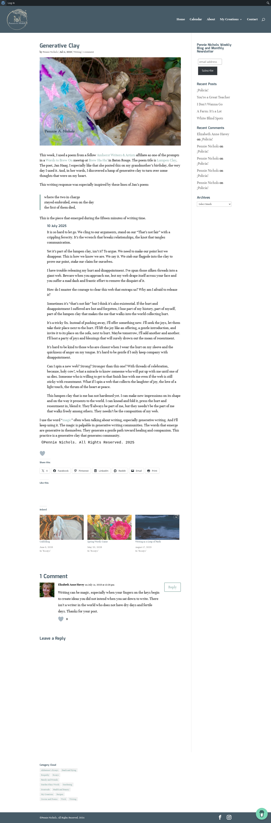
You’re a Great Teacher (213, 97)
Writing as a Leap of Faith (148, 541)
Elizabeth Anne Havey (71, 584)
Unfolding (45, 541)
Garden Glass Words (50, 784)
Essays (56, 775)
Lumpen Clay (166, 160)
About (211, 19)
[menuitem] (3, 3)
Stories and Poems (49, 799)
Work (63, 799)
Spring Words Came (97, 541)
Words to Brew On (59, 160)
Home (181, 19)
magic (66, 420)
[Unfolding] (62, 527)
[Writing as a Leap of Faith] (157, 527)
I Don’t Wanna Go (210, 104)
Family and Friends (49, 779)
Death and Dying (69, 770)
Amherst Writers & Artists (116, 155)
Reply (172, 587)
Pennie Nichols (50, 51)
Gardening (67, 784)
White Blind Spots (210, 118)
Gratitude (45, 789)
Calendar (196, 19)
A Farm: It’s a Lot (209, 111)
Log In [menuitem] (11, 2)
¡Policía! (202, 90)
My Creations (229, 19)
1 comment (88, 51)
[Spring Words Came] (109, 527)
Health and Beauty (61, 789)
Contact (252, 19)
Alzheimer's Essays (49, 770)
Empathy (45, 775)
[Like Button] (42, 453)
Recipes (60, 794)
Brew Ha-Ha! (98, 160)
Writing (77, 51)
